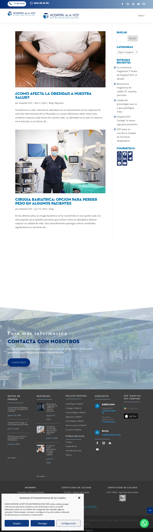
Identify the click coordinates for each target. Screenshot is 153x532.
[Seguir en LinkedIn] (133, 4)
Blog (51, 103)
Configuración (68, 523)
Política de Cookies (96, 520)
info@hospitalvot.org (111, 434)
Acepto (17, 523)
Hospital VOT (25, 103)
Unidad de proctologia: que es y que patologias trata (127, 106)
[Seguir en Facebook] (122, 4)
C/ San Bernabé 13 (108, 411)
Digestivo (59, 103)
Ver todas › (12, 457)
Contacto (102, 396)
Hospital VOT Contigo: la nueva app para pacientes (127, 120)
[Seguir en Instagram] (128, 4)
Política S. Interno (129, 520)
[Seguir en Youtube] (138, 4)
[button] (79, 497)
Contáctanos (19, 362)
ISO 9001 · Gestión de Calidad (76, 492)
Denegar (42, 523)
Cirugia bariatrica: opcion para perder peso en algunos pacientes (56, 202)
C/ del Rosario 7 (109, 421)
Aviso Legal (113, 520)
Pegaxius (89, 530)
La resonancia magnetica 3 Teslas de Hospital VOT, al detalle (127, 73)
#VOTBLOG (43, 396)
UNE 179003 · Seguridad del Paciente (122, 492)
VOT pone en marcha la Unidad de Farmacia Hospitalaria (126, 135)
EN (143, 3)
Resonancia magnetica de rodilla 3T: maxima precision (127, 89)
